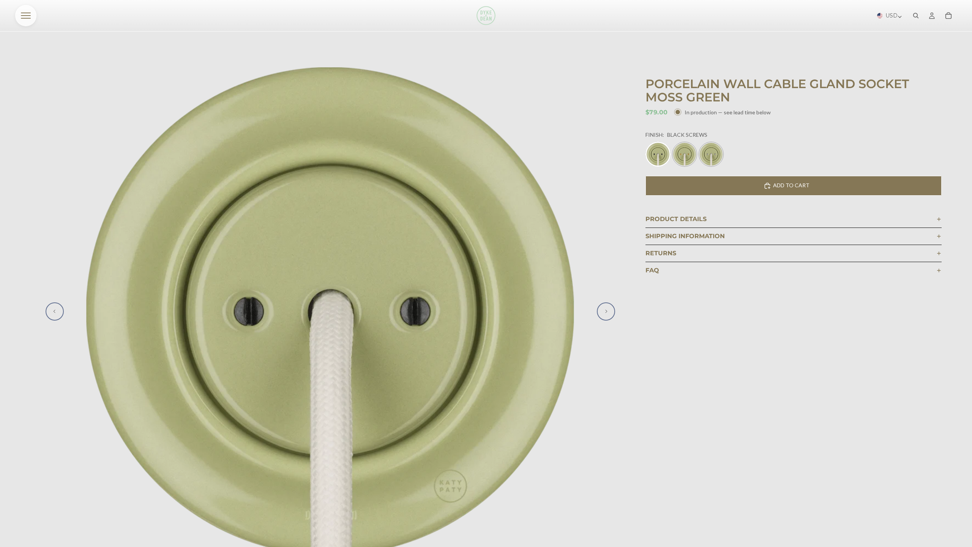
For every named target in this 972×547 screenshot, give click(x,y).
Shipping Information (685, 236)
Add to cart (791, 185)
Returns (660, 253)
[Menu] (25, 15)
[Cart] (948, 15)
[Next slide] (606, 311)
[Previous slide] (55, 311)
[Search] (915, 15)
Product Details (676, 219)
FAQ (652, 270)
